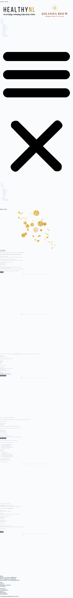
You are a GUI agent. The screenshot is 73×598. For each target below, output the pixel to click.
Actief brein (4, 25)
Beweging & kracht (4, 29)
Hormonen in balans (5, 27)
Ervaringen (2, 21)
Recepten (3, 31)
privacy (2, 591)
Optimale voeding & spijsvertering (6, 26)
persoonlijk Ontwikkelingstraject (10, 580)
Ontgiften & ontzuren (5, 28)
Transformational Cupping (5, 35)
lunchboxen (4, 33)
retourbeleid (3, 594)
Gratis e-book (4, 1)
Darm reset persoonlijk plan (8, 577)
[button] (36, 110)
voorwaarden (4, 590)
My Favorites (3, 22)
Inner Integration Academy (8, 579)
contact (2, 583)
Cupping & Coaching (3, 34)
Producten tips (4, 32)
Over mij (2, 586)
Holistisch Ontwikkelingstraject (6, 36)
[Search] (50, 204)
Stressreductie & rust (5, 30)
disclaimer (3, 592)
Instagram (4, 24)
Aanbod (2, 20)
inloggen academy (5, 585)
